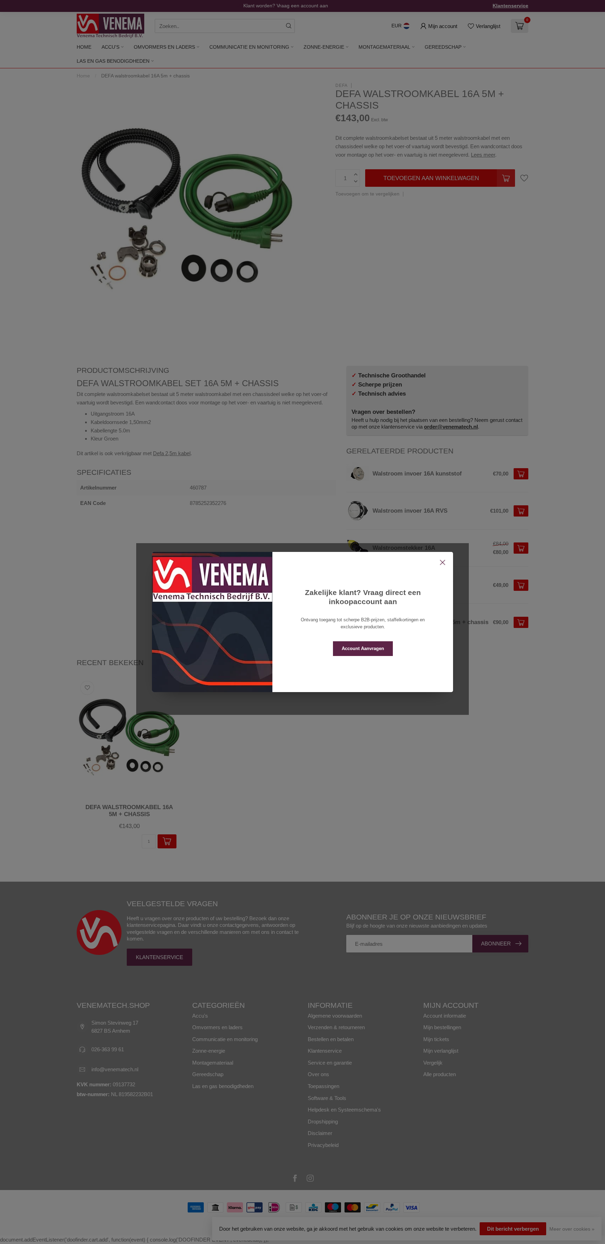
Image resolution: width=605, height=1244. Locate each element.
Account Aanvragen (363, 648)
